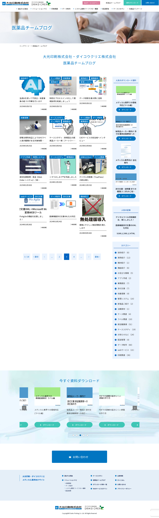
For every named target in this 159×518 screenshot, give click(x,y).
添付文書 (124, 288)
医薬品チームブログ (113, 3)
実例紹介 (124, 257)
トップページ (24, 46)
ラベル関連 (125, 319)
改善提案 (124, 293)
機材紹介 (124, 262)
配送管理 (105, 9)
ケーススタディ (119, 9)
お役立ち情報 (126, 273)
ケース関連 (125, 314)
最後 (97, 256)
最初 (36, 256)
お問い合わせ (121, 484)
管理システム (126, 298)
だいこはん (120, 480)
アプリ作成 (125, 278)
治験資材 (124, 308)
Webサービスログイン (100, 489)
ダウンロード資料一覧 (100, 484)
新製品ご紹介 (126, 303)
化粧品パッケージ (135, 9)
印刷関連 (54, 9)
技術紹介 (124, 252)
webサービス (126, 350)
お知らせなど (126, 334)
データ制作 (66, 9)
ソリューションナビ (39, 9)
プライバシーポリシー (124, 489)
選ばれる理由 (23, 9)
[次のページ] (88, 257)
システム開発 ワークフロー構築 (86, 9)
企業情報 (120, 476)
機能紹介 (124, 267)
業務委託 (124, 283)
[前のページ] (44, 257)
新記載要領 (125, 324)
